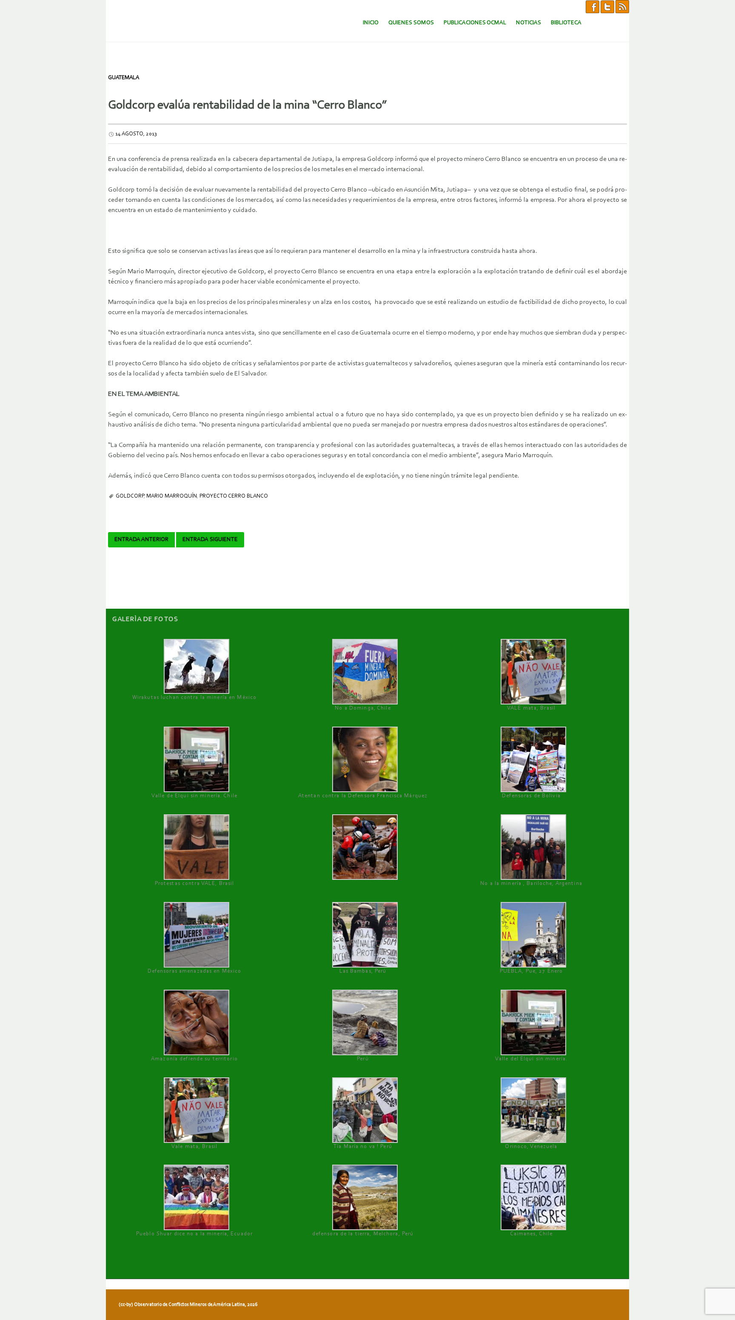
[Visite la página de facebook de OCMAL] (592, 6)
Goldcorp (130, 496)
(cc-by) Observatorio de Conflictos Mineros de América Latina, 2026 (188, 1304)
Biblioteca (566, 23)
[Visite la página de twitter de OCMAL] (607, 6)
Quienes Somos (411, 23)
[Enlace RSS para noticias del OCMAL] (622, 6)
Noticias (528, 23)
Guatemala (123, 77)
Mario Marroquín (171, 496)
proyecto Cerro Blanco (233, 496)
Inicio (371, 23)
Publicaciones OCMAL (475, 23)
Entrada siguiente (210, 540)
